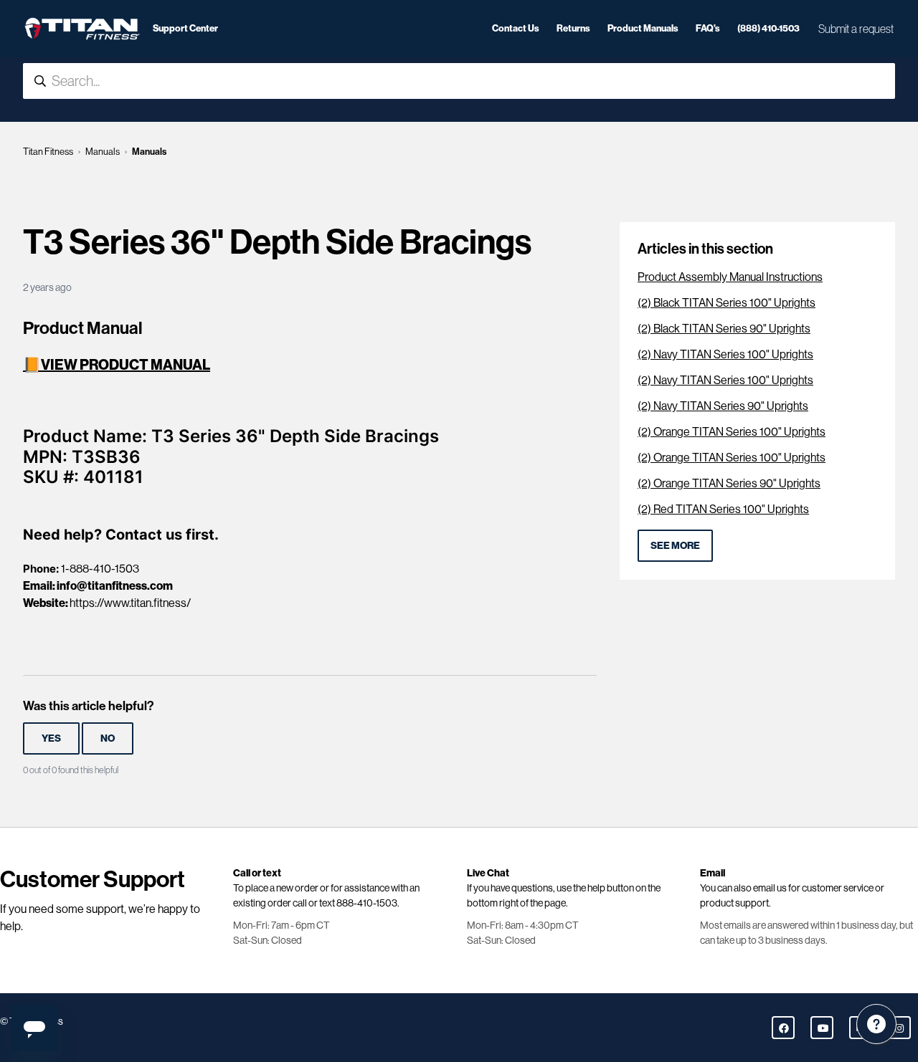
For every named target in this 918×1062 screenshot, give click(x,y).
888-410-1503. (367, 903)
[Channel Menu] (876, 1024)
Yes (51, 738)
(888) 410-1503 (768, 28)
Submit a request (856, 28)
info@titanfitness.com (115, 586)
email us (770, 888)
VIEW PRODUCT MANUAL (125, 364)
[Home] (82, 28)
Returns (573, 28)
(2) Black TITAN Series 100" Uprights (726, 303)
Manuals (102, 151)
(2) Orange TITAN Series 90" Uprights (729, 483)
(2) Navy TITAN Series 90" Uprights (723, 406)
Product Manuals (642, 28)
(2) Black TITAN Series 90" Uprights (724, 328)
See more (675, 546)
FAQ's (708, 28)
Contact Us (515, 28)
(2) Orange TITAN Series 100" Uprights (731, 432)
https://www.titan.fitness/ (130, 603)
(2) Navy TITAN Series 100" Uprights (725, 354)
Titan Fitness (48, 151)
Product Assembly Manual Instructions (730, 277)
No (107, 738)
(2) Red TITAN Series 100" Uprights (723, 509)
